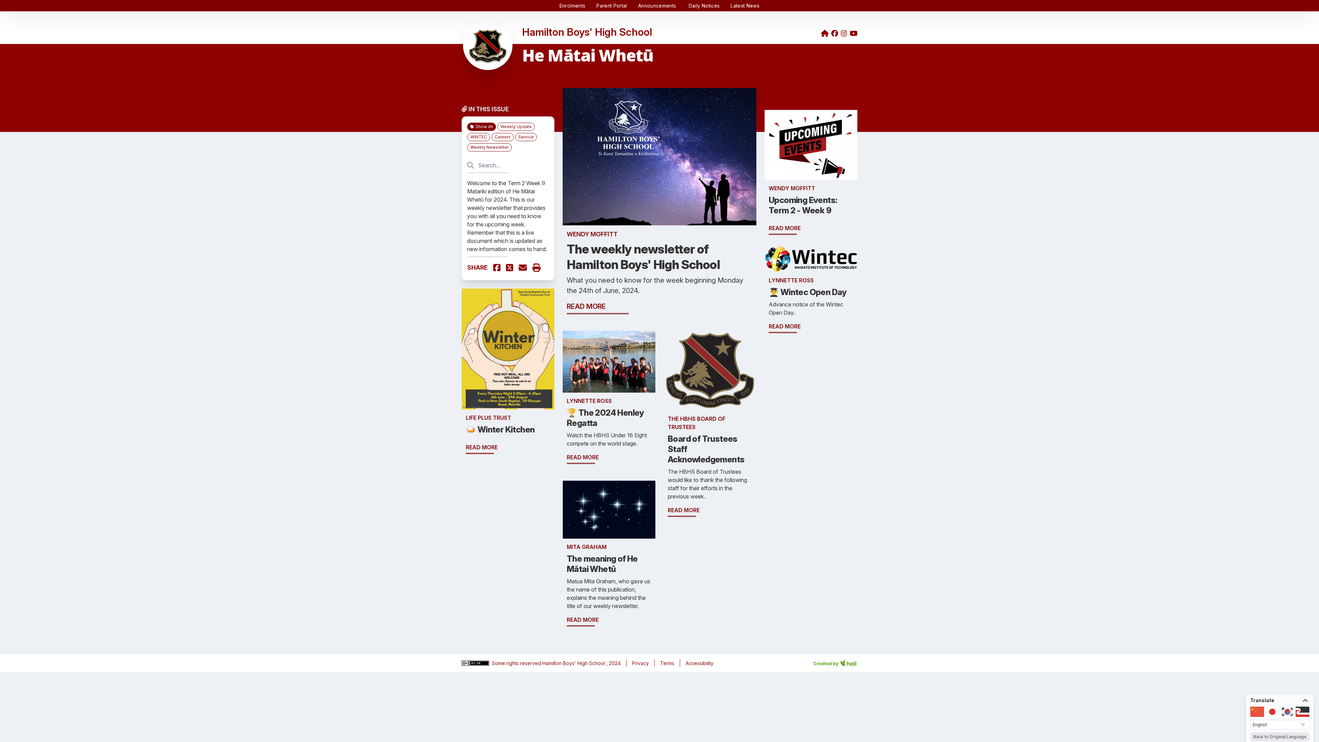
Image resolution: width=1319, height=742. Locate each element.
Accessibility (699, 663)
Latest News (745, 6)
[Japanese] (1272, 712)
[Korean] (1287, 712)
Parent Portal (611, 6)
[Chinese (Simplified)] (1257, 712)
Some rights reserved (517, 663)
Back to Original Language (1280, 736)
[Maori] (1302, 712)
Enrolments (573, 6)
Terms (667, 663)
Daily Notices (704, 6)
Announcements (658, 6)
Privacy (640, 663)
